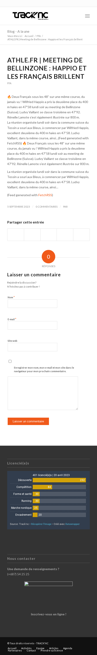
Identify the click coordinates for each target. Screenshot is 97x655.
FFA (9, 83)
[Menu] (87, 16)
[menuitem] (77, 16)
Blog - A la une (18, 31)
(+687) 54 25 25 (18, 574)
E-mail (12, 319)
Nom (11, 297)
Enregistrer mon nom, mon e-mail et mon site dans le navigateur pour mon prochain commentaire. (44, 369)
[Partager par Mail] (81, 235)
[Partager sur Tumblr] (65, 235)
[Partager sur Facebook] (15, 235)
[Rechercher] (77, 16)
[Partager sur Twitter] (32, 235)
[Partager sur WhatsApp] (49, 235)
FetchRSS (45, 195)
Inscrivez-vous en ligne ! (48, 614)
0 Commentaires (47, 206)
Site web (12, 340)
